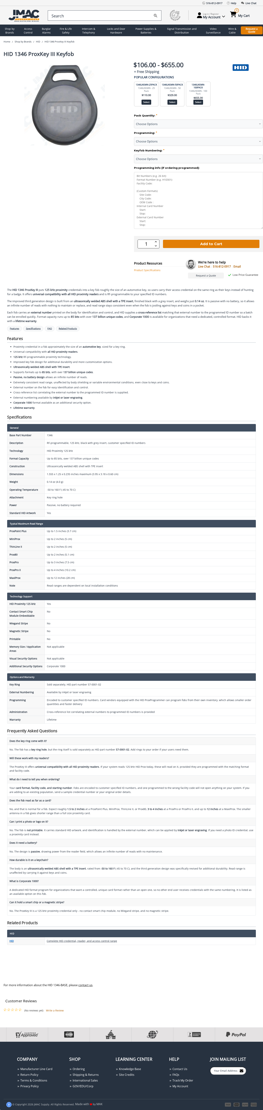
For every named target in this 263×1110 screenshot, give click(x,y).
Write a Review (55, 1010)
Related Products (68, 328)
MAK (99, 1104)
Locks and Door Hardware (116, 30)
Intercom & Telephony (88, 30)
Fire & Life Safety (66, 30)
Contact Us (179, 1069)
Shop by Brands (9, 30)
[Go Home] (24, 15)
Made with (82, 1104)
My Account (180, 1086)
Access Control (28, 30)
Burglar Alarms (46, 30)
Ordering (78, 1069)
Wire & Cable (232, 30)
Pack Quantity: (145, 115)
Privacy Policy (29, 1086)
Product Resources (148, 263)
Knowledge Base (129, 1069)
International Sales (85, 1080)
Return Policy (29, 1075)
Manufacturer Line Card (36, 1069)
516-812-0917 (222, 266)
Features (14, 328)
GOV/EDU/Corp (82, 1086)
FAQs (175, 1075)
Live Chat (204, 266)
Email (237, 266)
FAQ (49, 328)
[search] (155, 15)
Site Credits (126, 1075)
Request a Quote (252, 30)
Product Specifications (147, 270)
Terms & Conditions (33, 1080)
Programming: (145, 133)
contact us (85, 985)
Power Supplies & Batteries (145, 30)
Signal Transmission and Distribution (182, 30)
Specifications (33, 328)
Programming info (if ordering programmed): (166, 168)
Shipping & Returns (85, 1075)
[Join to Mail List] (241, 1071)
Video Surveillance (213, 30)
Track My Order (182, 1080)
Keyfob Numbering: (149, 150)
